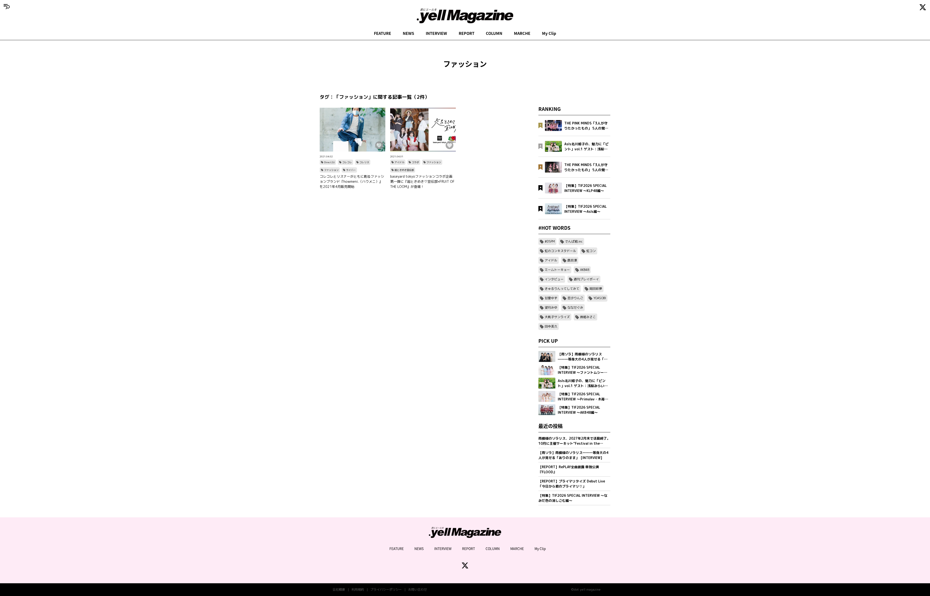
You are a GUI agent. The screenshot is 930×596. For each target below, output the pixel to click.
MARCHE (522, 33)
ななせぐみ (575, 307)
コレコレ (347, 162)
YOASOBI (599, 298)
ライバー (351, 170)
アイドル (399, 162)
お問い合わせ (417, 589)
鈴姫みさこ (588, 317)
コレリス (364, 162)
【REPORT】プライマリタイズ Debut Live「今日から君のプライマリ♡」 (571, 484)
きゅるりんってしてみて (562, 288)
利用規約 (357, 589)
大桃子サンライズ (557, 317)
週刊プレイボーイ (586, 279)
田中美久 (551, 326)
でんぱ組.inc (574, 241)
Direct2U (329, 162)
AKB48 (584, 269)
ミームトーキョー (557, 269)
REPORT (466, 33)
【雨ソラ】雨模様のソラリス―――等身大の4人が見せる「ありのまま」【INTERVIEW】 (573, 455)
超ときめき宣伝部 (404, 170)
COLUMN (494, 33)
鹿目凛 (572, 260)
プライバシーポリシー (386, 589)
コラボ (415, 162)
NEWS (408, 33)
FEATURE (382, 33)
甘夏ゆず (551, 298)
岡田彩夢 (595, 288)
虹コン (591, 251)
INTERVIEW (436, 33)
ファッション (331, 170)
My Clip (549, 33)
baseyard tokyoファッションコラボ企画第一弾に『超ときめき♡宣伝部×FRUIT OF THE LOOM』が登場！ (422, 181)
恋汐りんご (575, 298)
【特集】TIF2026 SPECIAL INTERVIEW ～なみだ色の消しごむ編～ (572, 498)
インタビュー (554, 279)
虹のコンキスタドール (560, 251)
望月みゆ (551, 307)
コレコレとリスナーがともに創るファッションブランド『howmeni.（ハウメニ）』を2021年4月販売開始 (352, 181)
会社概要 (339, 589)
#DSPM (550, 241)
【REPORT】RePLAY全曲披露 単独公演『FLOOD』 (568, 469)
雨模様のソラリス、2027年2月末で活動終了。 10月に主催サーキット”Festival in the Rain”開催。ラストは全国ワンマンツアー (574, 441)
